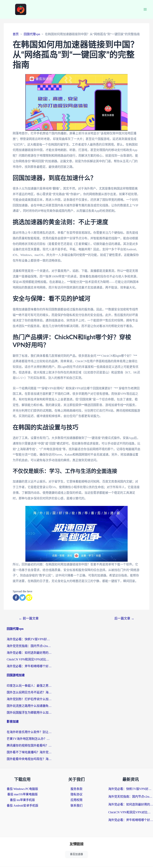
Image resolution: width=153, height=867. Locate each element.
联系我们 (76, 805)
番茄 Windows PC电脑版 (22, 788)
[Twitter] (22, 597)
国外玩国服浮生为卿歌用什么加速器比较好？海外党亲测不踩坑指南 (29, 712)
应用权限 (76, 800)
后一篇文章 (124, 618)
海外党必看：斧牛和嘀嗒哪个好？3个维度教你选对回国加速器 (29, 666)
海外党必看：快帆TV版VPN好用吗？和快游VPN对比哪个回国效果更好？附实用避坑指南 (29, 639)
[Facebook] (16, 597)
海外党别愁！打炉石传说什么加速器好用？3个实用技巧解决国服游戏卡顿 (29, 699)
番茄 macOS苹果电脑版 (22, 794)
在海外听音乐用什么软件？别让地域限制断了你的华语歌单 (29, 732)
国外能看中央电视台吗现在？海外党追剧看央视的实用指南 (29, 759)
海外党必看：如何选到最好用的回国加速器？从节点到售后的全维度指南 (29, 652)
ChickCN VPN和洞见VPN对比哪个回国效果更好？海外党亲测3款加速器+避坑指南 (29, 659)
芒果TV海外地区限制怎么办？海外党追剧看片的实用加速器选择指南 (29, 738)
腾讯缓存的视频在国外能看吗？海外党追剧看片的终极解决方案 (29, 745)
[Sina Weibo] (29, 597)
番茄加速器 (76, 854)
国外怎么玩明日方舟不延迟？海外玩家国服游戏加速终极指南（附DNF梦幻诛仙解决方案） (29, 692)
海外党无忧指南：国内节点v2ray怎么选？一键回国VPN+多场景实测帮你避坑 (29, 646)
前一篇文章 (29, 618)
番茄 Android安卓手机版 (22, 805)
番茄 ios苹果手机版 (22, 800)
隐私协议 (76, 794)
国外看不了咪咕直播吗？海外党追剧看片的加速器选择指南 (29, 752)
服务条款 (76, 788)
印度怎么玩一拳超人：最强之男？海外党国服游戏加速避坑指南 (29, 685)
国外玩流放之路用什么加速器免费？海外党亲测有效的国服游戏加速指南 (29, 705)
